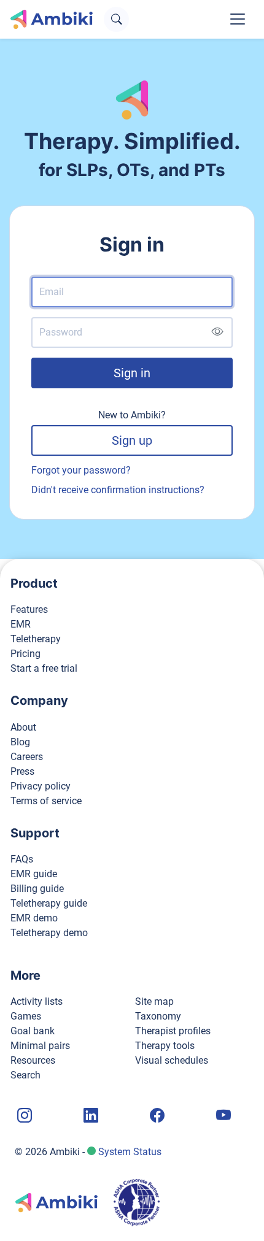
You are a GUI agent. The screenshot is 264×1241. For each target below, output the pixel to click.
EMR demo (34, 918)
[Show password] (217, 332)
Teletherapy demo (49, 933)
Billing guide (37, 888)
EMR (20, 624)
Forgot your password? (81, 470)
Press (22, 771)
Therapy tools (165, 1045)
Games (25, 1016)
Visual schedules (171, 1060)
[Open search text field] (116, 19)
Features (29, 609)
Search (25, 1075)
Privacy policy (40, 786)
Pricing (25, 653)
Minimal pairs (40, 1045)
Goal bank (32, 1031)
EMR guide (33, 874)
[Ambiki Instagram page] (23, 1116)
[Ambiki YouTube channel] (222, 1116)
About (23, 727)
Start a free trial (43, 668)
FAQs (21, 859)
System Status (129, 1152)
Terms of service (46, 801)
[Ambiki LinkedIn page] (89, 1116)
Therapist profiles (173, 1031)
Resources (32, 1060)
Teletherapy (35, 639)
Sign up (132, 440)
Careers (26, 757)
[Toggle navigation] (237, 19)
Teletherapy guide (48, 903)
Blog (20, 742)
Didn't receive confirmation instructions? (117, 490)
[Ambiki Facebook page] (156, 1116)
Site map (154, 1001)
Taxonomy (158, 1016)
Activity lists (36, 1001)
